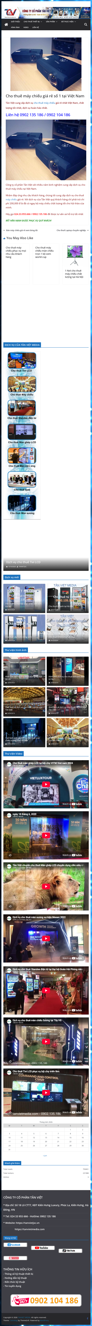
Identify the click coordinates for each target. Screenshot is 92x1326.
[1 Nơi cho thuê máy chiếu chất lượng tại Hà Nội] (76, 245)
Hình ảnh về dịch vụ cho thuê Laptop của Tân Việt (23, 708)
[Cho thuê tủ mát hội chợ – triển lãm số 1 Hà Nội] (24, 598)
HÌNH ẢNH (15, 27)
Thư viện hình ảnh (15, 650)
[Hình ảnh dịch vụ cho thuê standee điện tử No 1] (68, 671)
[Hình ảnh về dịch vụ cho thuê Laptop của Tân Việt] (24, 702)
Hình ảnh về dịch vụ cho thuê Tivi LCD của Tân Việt (67, 708)
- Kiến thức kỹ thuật (14, 1281)
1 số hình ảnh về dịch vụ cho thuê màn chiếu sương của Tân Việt (22, 739)
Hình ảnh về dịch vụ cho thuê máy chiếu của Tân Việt (67, 739)
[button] (41, 21)
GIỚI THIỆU (15, 21)
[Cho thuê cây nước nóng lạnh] (24, 629)
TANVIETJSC (23, 567)
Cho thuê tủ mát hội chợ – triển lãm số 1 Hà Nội (23, 605)
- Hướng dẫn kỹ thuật (15, 1277)
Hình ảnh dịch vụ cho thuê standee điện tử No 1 (67, 678)
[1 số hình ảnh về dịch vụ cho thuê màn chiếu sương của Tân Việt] (24, 732)
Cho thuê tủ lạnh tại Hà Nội (61, 606)
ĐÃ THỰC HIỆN (67, 21)
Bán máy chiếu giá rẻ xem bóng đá (21, 230)
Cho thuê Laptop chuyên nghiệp (71, 230)
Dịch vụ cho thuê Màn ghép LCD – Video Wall (36, 562)
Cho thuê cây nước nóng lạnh (18, 637)
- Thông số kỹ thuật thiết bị (18, 1273)
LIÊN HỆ (35, 27)
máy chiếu (11, 199)
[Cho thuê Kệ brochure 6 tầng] (68, 629)
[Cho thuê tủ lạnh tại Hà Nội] (68, 598)
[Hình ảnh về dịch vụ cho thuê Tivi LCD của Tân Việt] (68, 702)
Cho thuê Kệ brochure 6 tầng (62, 637)
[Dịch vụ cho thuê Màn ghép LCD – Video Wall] (46, 525)
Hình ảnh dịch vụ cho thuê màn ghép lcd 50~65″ (23, 678)
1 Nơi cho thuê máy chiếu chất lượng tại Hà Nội (74, 274)
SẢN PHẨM (50, 21)
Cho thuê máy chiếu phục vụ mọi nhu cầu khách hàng (16, 252)
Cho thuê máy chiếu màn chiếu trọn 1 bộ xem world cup (44, 252)
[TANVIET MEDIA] (46, 8)
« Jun (45, 1156)
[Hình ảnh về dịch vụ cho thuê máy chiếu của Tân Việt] (68, 732)
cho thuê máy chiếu (44, 102)
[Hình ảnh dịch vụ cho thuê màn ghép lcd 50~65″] (24, 671)
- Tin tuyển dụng (12, 1286)
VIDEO (26, 27)
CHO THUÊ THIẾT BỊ (32, 21)
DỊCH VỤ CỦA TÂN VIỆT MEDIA (22, 345)
